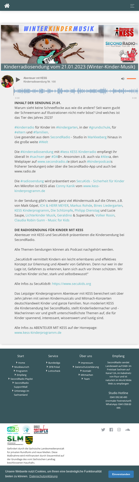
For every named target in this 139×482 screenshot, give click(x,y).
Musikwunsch (21, 367)
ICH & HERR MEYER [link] (54, 205)
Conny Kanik (65, 186)
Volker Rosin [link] (105, 215)
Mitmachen (87, 374)
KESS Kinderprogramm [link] (31, 210)
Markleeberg (97, 137)
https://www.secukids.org (71, 283)
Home (21, 362)
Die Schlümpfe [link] (62, 210)
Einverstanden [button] (121, 474)
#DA (54, 156)
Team (87, 378)
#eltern (20, 132)
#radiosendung (32, 181)
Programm (22, 370)
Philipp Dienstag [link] (87, 210)
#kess (64, 152)
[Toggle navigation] (131, 5)
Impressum (87, 362)
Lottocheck (54, 370)
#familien (40, 132)
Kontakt (87, 370)
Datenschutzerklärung (87, 367)
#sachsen (37, 156)
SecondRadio (60, 137)
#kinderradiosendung (36, 152)
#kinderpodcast (98, 161)
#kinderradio (24, 127)
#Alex (104, 156)
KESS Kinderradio (83, 152)
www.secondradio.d (52, 161)
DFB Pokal (54, 367)
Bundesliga (54, 362)
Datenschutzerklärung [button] (43, 476)
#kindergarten (67, 127)
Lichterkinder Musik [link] (40, 215)
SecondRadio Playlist (21, 378)
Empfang (21, 374)
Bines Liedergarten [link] (108, 205)
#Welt (43, 142)
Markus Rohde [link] (81, 205)
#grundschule (99, 127)
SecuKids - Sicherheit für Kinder (100, 181)
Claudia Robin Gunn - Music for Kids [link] (42, 220)
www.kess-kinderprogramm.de (37, 332)
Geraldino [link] (64, 215)
